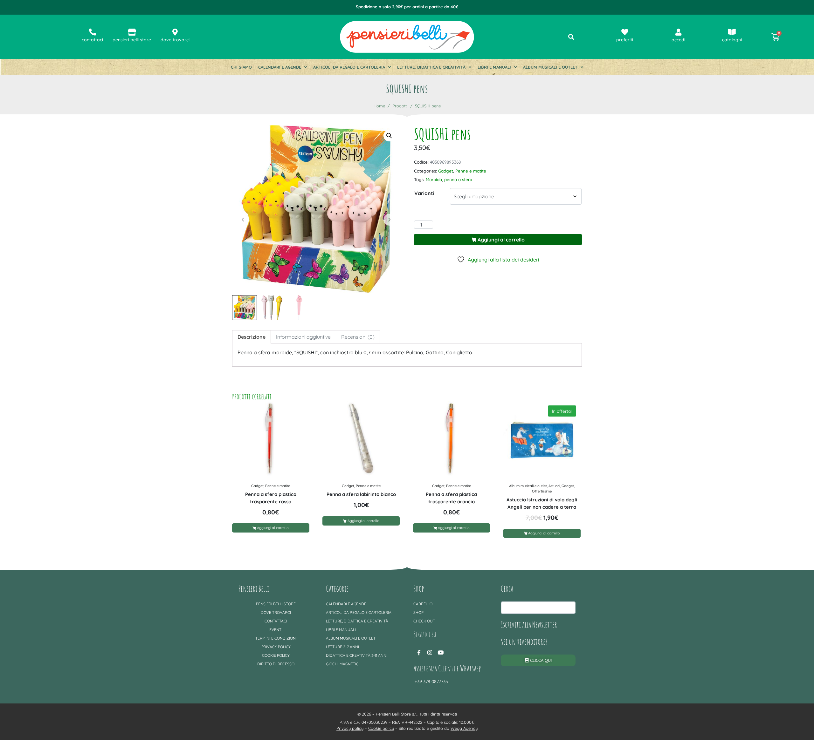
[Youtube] (440, 652)
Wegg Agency (464, 728)
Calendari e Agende (279, 67)
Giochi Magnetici (343, 664)
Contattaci (276, 621)
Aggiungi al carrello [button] (273, 528)
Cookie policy (276, 655)
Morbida (434, 179)
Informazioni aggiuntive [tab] (303, 337)
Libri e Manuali (494, 67)
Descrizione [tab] (252, 337)
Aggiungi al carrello (501, 239)
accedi (678, 40)
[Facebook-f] (418, 652)
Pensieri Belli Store (276, 603)
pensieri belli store (132, 40)
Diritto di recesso (275, 664)
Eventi (275, 629)
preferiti (624, 40)
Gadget (445, 170)
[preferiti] (624, 32)
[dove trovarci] (175, 32)
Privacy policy (276, 646)
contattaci (92, 40)
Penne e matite (470, 170)
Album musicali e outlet (550, 67)
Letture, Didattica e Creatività (431, 67)
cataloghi (732, 40)
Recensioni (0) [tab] (358, 337)
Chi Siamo (241, 67)
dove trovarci (175, 40)
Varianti (424, 193)
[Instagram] (429, 652)
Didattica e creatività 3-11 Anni (356, 655)
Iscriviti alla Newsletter (529, 624)
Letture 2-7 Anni (342, 646)
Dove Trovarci (276, 612)
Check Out (424, 621)
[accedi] (678, 32)
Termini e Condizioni (276, 638)
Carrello (422, 603)
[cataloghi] (731, 32)
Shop (418, 612)
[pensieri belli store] (131, 32)
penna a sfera (458, 179)
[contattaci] (92, 32)
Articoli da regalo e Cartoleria (349, 67)
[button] (389, 135)
